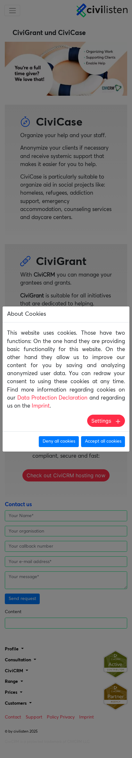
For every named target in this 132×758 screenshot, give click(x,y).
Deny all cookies (59, 441)
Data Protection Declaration (52, 398)
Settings (101, 421)
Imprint (41, 406)
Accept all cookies (103, 441)
